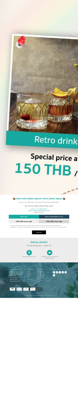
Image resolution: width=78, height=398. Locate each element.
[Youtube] (65, 272)
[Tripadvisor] (54, 275)
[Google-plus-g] (60, 272)
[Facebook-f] (54, 272)
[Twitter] (57, 272)
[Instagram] (63, 272)
